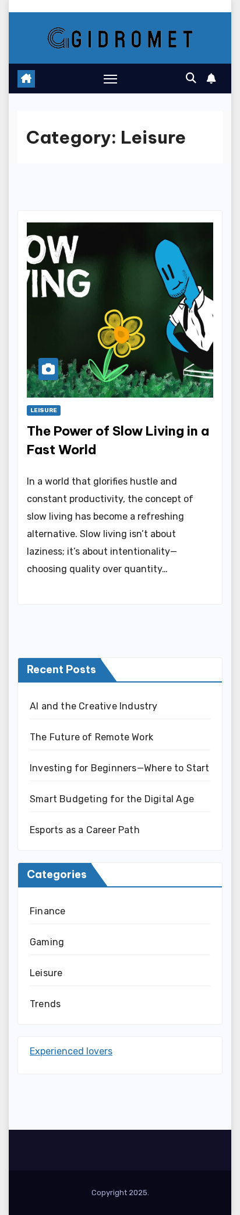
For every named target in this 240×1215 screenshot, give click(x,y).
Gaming (47, 942)
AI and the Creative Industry (94, 706)
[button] (191, 78)
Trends (45, 1003)
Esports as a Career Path (85, 829)
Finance (47, 911)
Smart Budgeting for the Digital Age (112, 799)
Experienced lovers (71, 1051)
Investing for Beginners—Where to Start (120, 768)
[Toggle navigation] (110, 79)
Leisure (43, 410)
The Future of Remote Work (91, 737)
